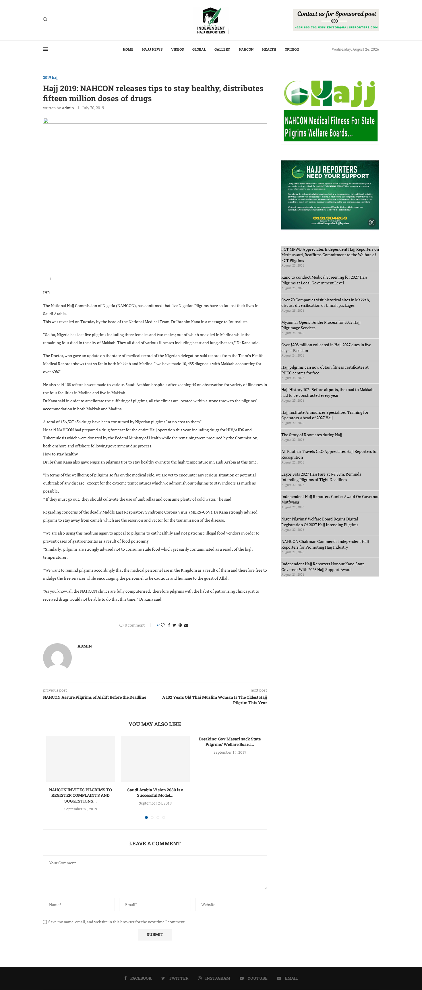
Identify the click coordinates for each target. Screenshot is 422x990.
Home (128, 49)
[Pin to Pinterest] (180, 625)
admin (68, 107)
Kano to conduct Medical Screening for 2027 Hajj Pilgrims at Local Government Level (324, 280)
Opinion (292, 49)
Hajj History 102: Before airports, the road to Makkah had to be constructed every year (327, 392)
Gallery (222, 49)
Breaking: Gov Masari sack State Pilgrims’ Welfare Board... (230, 741)
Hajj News (152, 49)
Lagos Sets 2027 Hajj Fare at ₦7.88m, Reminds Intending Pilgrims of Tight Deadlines (321, 476)
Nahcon (246, 49)
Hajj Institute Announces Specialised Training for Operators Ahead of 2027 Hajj (324, 415)
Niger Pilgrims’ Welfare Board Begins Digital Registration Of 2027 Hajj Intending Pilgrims (319, 521)
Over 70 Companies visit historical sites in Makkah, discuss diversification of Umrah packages (325, 302)
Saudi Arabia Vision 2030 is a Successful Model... (155, 792)
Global (199, 49)
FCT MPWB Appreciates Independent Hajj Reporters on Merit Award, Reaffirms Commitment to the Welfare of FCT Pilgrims (330, 254)
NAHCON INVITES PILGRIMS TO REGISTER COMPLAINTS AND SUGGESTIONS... (80, 795)
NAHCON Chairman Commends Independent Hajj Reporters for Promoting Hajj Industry (325, 544)
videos (177, 49)
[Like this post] (163, 625)
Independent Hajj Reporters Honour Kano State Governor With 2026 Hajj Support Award (323, 566)
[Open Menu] (45, 49)
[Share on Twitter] (174, 625)
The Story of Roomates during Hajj (311, 434)
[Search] (45, 20)
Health (269, 49)
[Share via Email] (186, 625)
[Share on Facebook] (169, 625)
